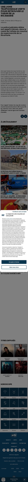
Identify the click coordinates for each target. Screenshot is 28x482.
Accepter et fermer (14, 262)
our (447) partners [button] (9, 218)
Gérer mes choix (14, 267)
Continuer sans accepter (20, 211)
